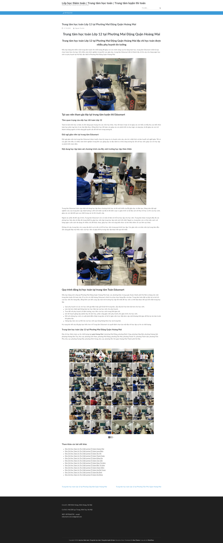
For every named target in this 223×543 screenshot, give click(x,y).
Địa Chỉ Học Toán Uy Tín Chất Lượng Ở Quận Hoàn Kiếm (84, 468)
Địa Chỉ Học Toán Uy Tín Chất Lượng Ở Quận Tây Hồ (83, 454)
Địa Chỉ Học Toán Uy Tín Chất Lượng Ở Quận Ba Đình (83, 472)
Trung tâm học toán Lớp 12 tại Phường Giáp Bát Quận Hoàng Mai (84, 487)
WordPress (151, 540)
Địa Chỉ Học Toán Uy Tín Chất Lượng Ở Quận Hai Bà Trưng (85, 470)
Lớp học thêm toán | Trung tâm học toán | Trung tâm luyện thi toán (103, 3)
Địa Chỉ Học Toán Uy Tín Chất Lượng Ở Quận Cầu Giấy (84, 461)
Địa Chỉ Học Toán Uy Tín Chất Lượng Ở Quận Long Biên (84, 451)
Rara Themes (136, 540)
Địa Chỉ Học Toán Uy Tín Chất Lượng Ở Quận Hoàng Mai (84, 449)
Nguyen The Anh (79, 28)
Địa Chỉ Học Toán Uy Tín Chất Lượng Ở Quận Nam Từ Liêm (85, 463)
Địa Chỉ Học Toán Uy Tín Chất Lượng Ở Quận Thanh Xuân (85, 456)
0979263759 (68, 13)
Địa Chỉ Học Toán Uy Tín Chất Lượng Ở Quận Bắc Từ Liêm (85, 465)
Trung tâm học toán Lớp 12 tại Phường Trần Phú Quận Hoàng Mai (138, 487)
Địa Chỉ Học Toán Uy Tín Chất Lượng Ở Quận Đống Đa (84, 458)
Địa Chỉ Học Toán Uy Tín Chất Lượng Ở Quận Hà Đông (84, 475)
